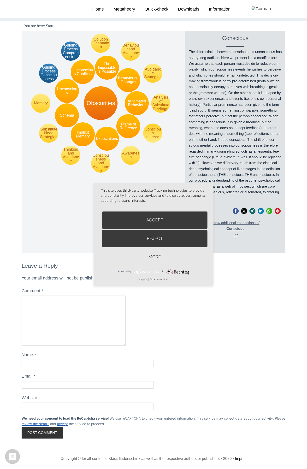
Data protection (158, 279)
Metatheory (124, 9)
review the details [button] (35, 424)
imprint (143, 279)
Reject (155, 238)
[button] (236, 211)
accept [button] (62, 424)
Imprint (241, 459)
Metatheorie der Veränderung (40, 9)
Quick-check (156, 9)
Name (29, 354)
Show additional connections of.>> (235, 229)
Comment (32, 290)
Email (28, 376)
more (154, 256)
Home (98, 9)
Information (219, 9)
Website (29, 397)
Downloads (188, 9)
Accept (154, 219)
